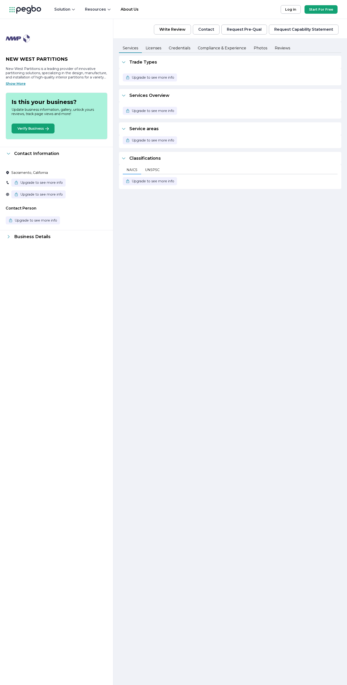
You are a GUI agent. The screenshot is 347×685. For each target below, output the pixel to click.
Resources (95, 9)
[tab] (130, 48)
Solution (62, 9)
